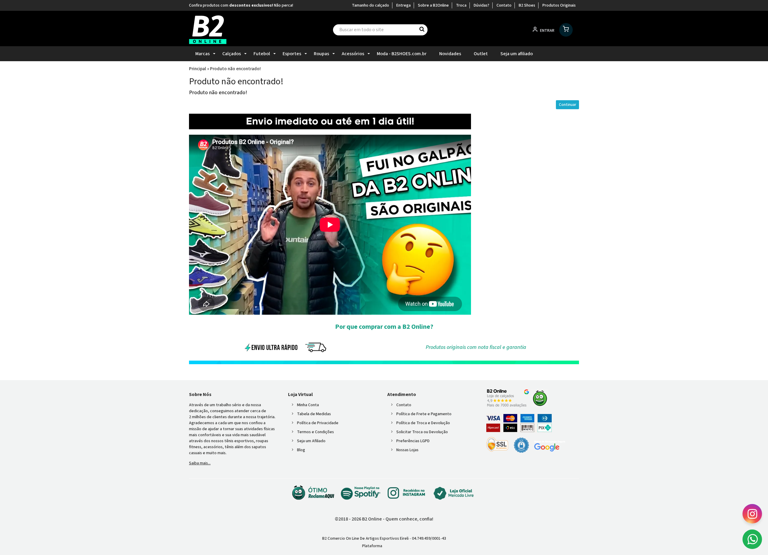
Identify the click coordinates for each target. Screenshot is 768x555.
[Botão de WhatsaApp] (752, 539)
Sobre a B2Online (433, 5)
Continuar (567, 104)
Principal (197, 68)
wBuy (394, 546)
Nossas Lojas (407, 450)
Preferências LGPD (413, 441)
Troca (461, 5)
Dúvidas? (481, 5)
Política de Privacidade (317, 423)
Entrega (403, 5)
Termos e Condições (315, 432)
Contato (504, 5)
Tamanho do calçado (370, 5)
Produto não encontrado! (235, 68)
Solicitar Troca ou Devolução (422, 432)
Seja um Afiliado (311, 441)
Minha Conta (308, 405)
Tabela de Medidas (314, 414)
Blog (301, 450)
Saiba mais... (200, 463)
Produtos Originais (559, 5)
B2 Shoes (527, 5)
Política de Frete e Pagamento (424, 414)
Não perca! (283, 5)
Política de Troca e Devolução (423, 423)
